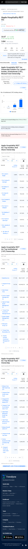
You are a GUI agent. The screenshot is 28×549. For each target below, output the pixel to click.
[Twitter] (22, 545)
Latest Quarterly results (8, 495)
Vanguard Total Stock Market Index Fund (6, 407)
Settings (23, 159)
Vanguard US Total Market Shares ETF (5, 400)
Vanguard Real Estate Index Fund (5, 394)
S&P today (5, 493)
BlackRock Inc (5, 278)
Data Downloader (7, 515)
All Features (22, 486)
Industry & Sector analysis (9, 502)
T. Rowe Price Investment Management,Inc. (6, 311)
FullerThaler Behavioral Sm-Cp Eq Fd (6, 421)
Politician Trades (22, 62)
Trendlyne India (21, 529)
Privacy (4, 522)
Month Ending (6, 81)
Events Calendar (6, 505)
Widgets (14, 513)
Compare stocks (6, 513)
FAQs (16, 486)
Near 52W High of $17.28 (8, 38)
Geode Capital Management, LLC (5, 318)
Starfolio (5, 529)
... (17, 347)
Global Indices (19, 503)
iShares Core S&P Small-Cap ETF (6, 387)
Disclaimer (19, 522)
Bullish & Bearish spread (8, 503)
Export (13, 159)
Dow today (12, 493)
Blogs (11, 486)
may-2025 (6, 83)
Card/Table (4, 159)
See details (24, 59)
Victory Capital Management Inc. (5, 297)
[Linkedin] (26, 545)
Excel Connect (16, 515)
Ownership (14, 62)
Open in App (23, 2)
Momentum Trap (9, 26)
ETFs (18, 502)
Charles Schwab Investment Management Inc (6, 339)
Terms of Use (11, 522)
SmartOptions (12, 529)
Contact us (5, 486)
